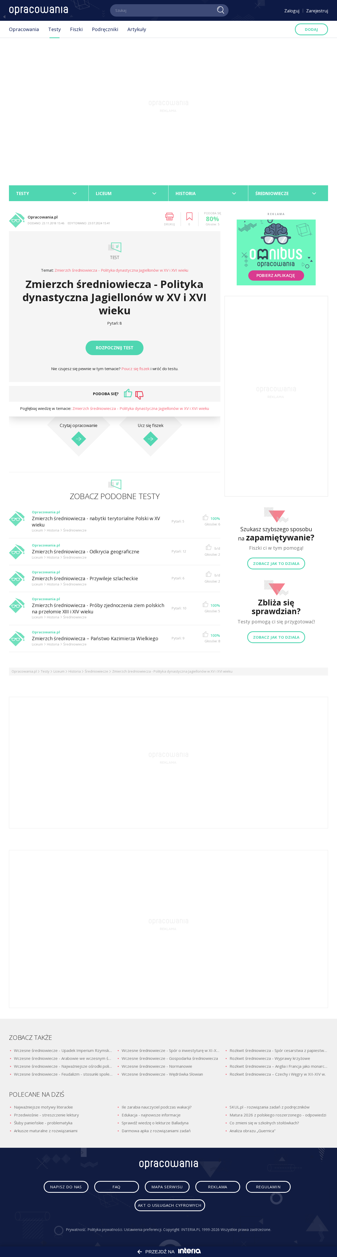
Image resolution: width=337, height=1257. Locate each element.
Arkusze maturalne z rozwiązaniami (45, 1130)
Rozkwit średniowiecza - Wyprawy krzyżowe (270, 1058)
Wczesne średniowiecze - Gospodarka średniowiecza (170, 1058)
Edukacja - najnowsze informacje (151, 1114)
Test (114, 257)
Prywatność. (76, 1229)
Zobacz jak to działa (276, 563)
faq (116, 1186)
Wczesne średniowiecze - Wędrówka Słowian (162, 1074)
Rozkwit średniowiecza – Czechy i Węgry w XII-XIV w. (278, 1074)
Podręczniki (105, 29)
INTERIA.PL (190, 1229)
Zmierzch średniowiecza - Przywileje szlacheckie (85, 578)
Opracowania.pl (24, 671)
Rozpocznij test (114, 348)
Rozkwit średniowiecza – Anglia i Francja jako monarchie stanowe (279, 1066)
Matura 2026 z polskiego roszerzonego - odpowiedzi (278, 1114)
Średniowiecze (96, 671)
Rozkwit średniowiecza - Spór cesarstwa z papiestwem (279, 1050)
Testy (54, 29)
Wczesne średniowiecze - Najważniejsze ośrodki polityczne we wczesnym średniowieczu (63, 1066)
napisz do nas (66, 1186)
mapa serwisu (167, 1186)
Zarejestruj (317, 11)
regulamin (268, 1186)
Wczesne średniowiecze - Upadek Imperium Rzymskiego (63, 1050)
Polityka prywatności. (105, 1229)
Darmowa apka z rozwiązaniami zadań (156, 1130)
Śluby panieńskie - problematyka (43, 1122)
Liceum (59, 671)
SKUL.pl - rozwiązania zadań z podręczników (270, 1107)
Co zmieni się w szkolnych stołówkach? (264, 1122)
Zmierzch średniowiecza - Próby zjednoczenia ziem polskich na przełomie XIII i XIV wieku (98, 608)
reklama (217, 1186)
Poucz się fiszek (135, 368)
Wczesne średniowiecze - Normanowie (157, 1066)
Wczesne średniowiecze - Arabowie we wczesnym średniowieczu (63, 1058)
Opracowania (24, 29)
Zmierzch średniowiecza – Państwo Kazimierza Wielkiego (95, 638)
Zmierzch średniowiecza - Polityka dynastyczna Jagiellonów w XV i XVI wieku (121, 270)
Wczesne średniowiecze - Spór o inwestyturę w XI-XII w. (171, 1050)
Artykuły (136, 29)
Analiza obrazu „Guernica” (252, 1130)
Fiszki (76, 29)
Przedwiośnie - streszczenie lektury (46, 1114)
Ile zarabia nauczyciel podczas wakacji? (157, 1107)
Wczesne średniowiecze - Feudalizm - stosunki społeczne (63, 1074)
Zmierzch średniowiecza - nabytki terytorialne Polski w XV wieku (96, 521)
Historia (74, 671)
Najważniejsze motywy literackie (43, 1107)
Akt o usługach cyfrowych (170, 1205)
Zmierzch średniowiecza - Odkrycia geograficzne (85, 552)
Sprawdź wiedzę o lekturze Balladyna (155, 1122)
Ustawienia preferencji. (143, 1229)
